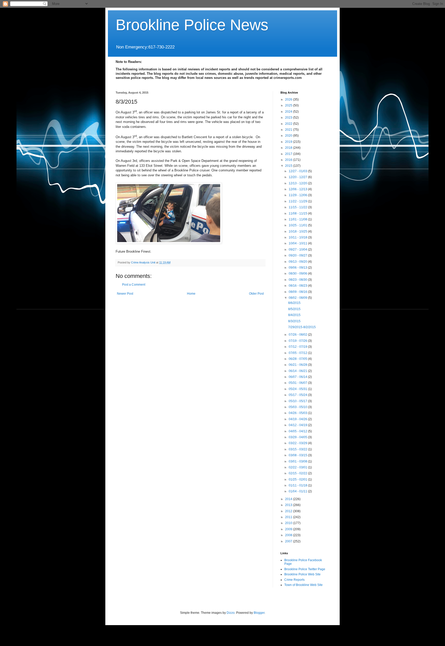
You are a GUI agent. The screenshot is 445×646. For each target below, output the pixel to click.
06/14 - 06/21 (298, 371)
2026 (289, 99)
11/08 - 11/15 (298, 213)
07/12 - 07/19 (298, 347)
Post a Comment (133, 284)
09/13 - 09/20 (298, 261)
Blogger (259, 613)
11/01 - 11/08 (298, 219)
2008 (289, 535)
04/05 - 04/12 (298, 431)
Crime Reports (294, 580)
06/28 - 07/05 (298, 359)
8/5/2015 (294, 309)
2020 (289, 135)
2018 (289, 148)
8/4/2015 (294, 315)
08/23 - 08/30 (298, 279)
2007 (289, 541)
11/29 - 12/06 (298, 195)
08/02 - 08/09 (298, 298)
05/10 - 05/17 (298, 401)
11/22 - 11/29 (298, 201)
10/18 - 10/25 (298, 231)
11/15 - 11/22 (298, 207)
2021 (289, 129)
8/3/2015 (294, 321)
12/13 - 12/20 (298, 183)
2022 (289, 124)
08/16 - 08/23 (298, 285)
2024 (289, 111)
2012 (289, 511)
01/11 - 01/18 (298, 485)
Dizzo (231, 613)
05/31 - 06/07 (298, 383)
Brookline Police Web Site (302, 574)
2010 (289, 523)
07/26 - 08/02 (298, 334)
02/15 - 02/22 (298, 473)
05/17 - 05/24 (298, 395)
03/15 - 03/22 (298, 449)
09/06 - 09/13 (298, 267)
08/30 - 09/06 (298, 273)
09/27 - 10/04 (298, 249)
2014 (289, 499)
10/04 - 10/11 (298, 243)
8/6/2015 (294, 303)
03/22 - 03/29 (298, 443)
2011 (289, 517)
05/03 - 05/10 (298, 407)
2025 (289, 105)
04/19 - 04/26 (298, 419)
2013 (289, 505)
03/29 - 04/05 (298, 437)
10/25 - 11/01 (298, 225)
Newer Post (125, 293)
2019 (289, 142)
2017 (289, 154)
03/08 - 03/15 (298, 455)
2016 (289, 160)
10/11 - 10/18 (298, 237)
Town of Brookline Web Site (303, 585)
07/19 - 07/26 (298, 341)
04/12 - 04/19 (298, 425)
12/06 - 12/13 (298, 189)
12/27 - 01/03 (298, 171)
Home (191, 293)
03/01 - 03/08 (298, 461)
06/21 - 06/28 (298, 365)
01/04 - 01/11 (298, 491)
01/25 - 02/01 (298, 479)
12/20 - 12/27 (298, 177)
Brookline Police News (192, 25)
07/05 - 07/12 (298, 353)
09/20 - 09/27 (298, 255)
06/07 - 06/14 (298, 377)
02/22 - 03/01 (298, 467)
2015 (289, 166)
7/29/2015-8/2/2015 (302, 327)
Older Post (256, 293)
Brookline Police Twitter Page (304, 569)
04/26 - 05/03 (298, 413)
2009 (289, 529)
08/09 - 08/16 (298, 292)
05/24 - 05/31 (298, 389)
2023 (289, 117)
